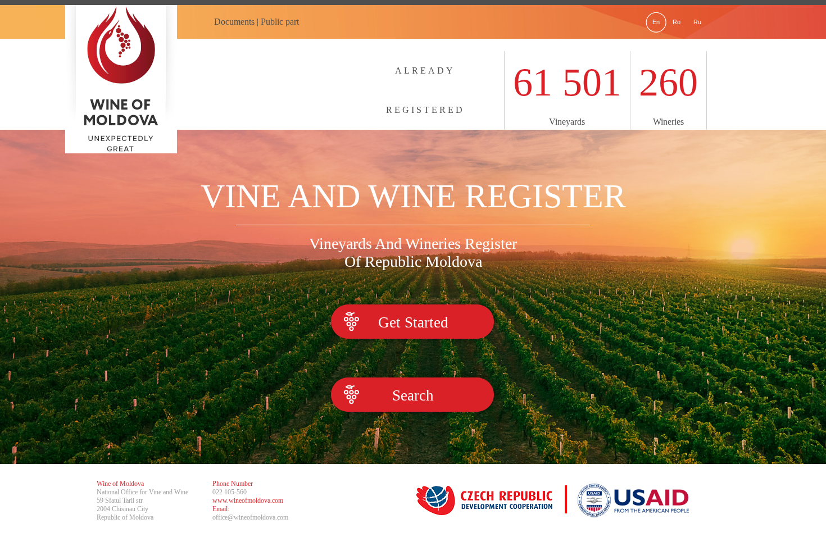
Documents (234, 21)
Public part (280, 21)
